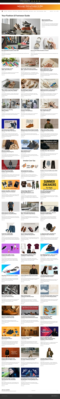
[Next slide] (57, 3)
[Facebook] (52, 395)
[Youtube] (55, 395)
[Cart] (58, 11)
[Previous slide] (2, 3)
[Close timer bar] (59, 1)
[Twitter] (57, 395)
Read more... (3, 55)
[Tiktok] (56, 395)
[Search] (54, 11)
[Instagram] (53, 395)
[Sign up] (57, 390)
